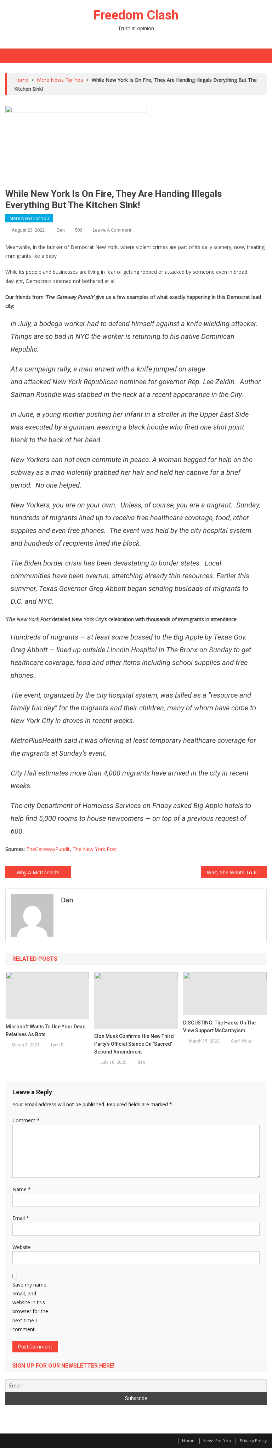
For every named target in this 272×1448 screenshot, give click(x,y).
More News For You (29, 218)
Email (20, 1218)
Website (21, 1247)
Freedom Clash (136, 15)
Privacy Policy (253, 1441)
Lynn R (57, 1045)
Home (188, 1441)
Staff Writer (242, 1041)
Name (21, 1189)
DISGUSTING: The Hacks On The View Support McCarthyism (219, 1026)
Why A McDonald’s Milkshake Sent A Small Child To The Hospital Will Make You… (43, 872)
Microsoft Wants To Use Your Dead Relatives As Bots (46, 1030)
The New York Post (95, 849)
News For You (217, 1441)
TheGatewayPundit (48, 849)
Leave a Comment (112, 230)
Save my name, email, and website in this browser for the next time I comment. (30, 1307)
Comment (26, 1120)
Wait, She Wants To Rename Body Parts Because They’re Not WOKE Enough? (236, 872)
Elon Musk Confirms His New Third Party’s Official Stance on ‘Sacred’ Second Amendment (134, 1044)
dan (61, 230)
